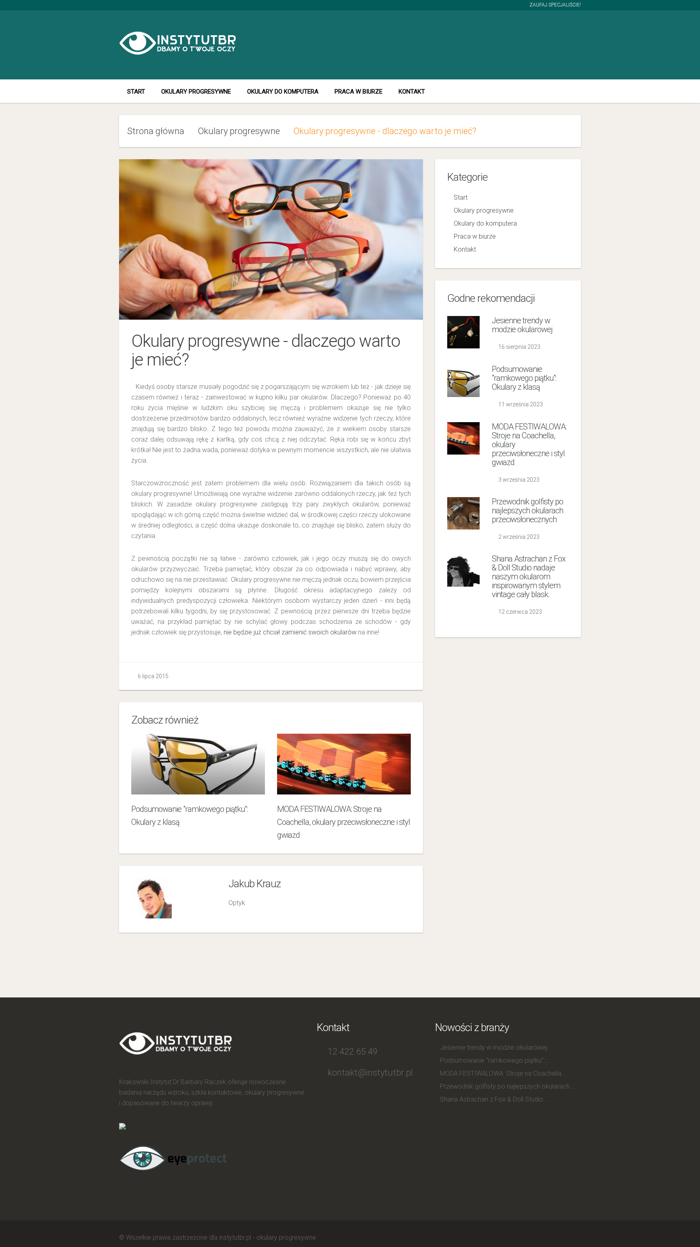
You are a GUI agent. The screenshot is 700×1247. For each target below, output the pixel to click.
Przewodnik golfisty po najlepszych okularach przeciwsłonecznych (527, 510)
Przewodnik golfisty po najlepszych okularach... (507, 1086)
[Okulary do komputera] (122, 1126)
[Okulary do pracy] (173, 1157)
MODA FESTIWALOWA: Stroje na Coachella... (503, 1073)
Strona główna (155, 131)
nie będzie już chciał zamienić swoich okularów (290, 632)
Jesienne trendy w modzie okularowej (522, 325)
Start (136, 91)
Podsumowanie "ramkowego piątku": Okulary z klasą (524, 378)
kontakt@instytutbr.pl (370, 1073)
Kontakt (412, 91)
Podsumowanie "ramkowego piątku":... (495, 1060)
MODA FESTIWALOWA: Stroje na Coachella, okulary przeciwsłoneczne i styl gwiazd (343, 822)
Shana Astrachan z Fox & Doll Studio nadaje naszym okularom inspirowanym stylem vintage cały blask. (529, 576)
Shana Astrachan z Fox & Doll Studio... (494, 1099)
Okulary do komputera (282, 91)
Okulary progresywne (196, 91)
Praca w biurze (358, 91)
